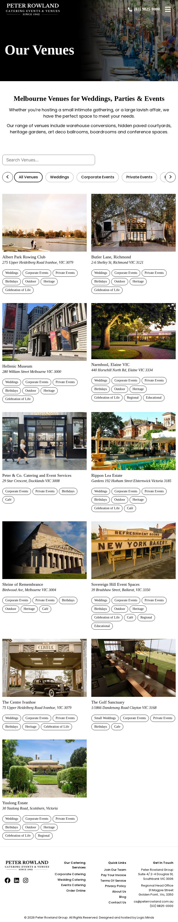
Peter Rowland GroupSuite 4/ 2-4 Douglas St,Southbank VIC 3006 (155, 874)
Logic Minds (145, 917)
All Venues (28, 177)
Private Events (139, 177)
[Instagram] (26, 880)
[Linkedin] (16, 880)
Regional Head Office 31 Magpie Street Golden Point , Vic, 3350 (156, 890)
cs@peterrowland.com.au (153, 901)
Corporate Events (97, 177)
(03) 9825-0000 (161, 906)
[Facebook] (7, 880)
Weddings (59, 177)
